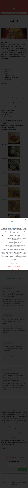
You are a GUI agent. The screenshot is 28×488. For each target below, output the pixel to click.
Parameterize (14, 263)
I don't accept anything (14, 266)
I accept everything (14, 269)
